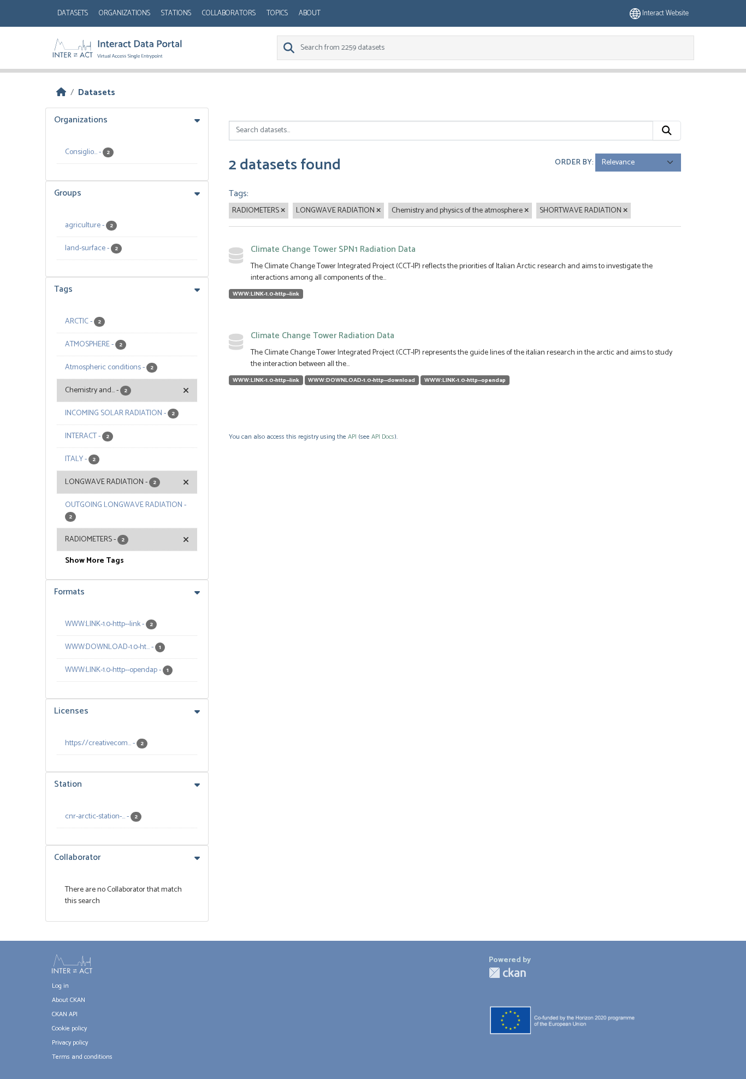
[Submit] (667, 130)
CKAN (507, 972)
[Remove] (283, 211)
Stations (176, 13)
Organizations (124, 13)
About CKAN (68, 1000)
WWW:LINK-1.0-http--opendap (465, 380)
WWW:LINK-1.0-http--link (266, 294)
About (310, 13)
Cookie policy (69, 1028)
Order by (573, 162)
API (352, 437)
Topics (277, 13)
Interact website (665, 13)
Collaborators (229, 13)
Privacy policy (70, 1042)
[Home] (61, 92)
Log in (60, 986)
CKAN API (65, 1014)
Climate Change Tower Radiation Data (322, 335)
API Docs (382, 437)
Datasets (72, 13)
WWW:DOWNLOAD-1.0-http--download (361, 380)
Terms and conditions (82, 1057)
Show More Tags (94, 561)
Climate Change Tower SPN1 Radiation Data (333, 249)
